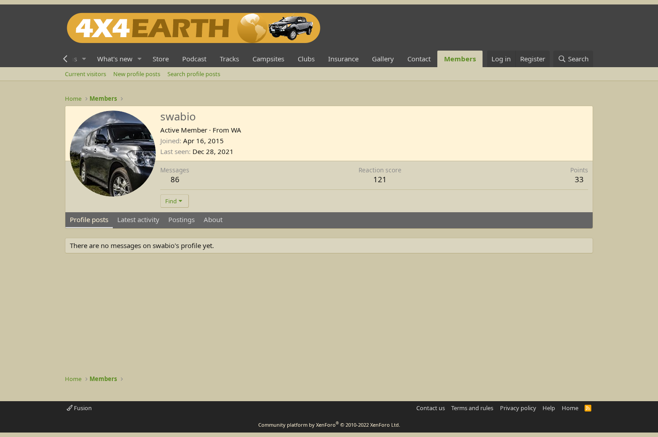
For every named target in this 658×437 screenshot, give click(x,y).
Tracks (229, 58)
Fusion (82, 408)
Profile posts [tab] (89, 219)
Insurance (343, 58)
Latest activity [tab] (138, 219)
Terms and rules (472, 408)
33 (579, 179)
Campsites (268, 58)
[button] (84, 59)
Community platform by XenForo (329, 424)
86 (175, 179)
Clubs (306, 58)
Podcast (194, 58)
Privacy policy (518, 408)
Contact (419, 58)
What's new (114, 58)
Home (570, 408)
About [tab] (213, 219)
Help (549, 408)
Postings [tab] (181, 219)
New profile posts (136, 74)
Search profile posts (193, 74)
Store (161, 58)
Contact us (430, 408)
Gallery (383, 58)
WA (236, 129)
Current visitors (85, 74)
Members (460, 58)
